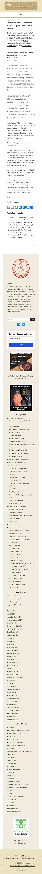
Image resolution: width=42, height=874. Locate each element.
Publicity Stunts (15, 584)
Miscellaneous (12, 522)
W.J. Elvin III (11, 611)
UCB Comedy (11, 806)
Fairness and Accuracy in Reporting (19, 751)
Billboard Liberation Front (16, 733)
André (9, 614)
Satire (11, 587)
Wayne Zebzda (12, 698)
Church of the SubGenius (16, 745)
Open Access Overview (17, 165)
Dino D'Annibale (12, 662)
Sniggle (9, 790)
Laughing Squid (12, 760)
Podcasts (10, 525)
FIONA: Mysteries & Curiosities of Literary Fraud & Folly (19, 43)
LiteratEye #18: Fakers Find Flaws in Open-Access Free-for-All (19, 26)
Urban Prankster (12, 809)
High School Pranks (18, 569)
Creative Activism (15, 537)
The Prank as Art (15, 456)
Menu (22, 15)
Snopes (9, 793)
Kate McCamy (12, 632)
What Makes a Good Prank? (19, 515)
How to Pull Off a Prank (15, 507)
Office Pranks (16, 572)
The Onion (10, 803)
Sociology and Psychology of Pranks (22, 445)
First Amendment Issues (18, 429)
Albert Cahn (11, 665)
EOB (22, 856)
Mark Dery (10, 766)
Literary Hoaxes (14, 548)
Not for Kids (13, 554)
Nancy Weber (11, 692)
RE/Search (10, 778)
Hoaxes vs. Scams (15, 432)
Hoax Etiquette (14, 509)
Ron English (11, 701)
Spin (10, 489)
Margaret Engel (12, 674)
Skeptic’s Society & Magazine (17, 784)
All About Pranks (13, 418)
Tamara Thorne (12, 689)
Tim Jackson (11, 608)
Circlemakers (11, 748)
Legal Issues (13, 435)
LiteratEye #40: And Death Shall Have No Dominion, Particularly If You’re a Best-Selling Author (21, 225)
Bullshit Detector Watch (15, 462)
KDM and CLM (12, 710)
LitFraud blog (27, 46)
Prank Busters (14, 480)
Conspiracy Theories (16, 468)
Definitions (13, 426)
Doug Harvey (11, 650)
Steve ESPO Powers (14, 677)
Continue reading (13, 202)
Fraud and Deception (16, 471)
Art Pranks (13, 534)
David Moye (11, 656)
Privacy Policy (21, 870)
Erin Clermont (12, 686)
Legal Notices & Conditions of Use (22, 866)
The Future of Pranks (16, 450)
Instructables (11, 754)
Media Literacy (14, 439)
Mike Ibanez (11, 695)
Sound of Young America (15, 796)
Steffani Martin (12, 635)
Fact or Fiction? (12, 465)
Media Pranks (14, 551)
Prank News (13, 578)
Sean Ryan (10, 647)
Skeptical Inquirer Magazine (17, 787)
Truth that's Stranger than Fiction (21, 495)
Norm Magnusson (13, 720)
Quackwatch (11, 775)
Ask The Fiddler (12, 599)
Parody (11, 557)
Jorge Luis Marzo (13, 605)
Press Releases (12, 528)
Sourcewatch (11, 799)
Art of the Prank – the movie (17, 459)
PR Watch (10, 772)
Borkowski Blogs (13, 739)
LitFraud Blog (11, 763)
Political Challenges (16, 442)
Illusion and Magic (15, 477)
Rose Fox (10, 659)
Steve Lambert (12, 617)
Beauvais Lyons (12, 671)
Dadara (9, 641)
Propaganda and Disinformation (20, 483)
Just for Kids (13, 545)
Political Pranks (14, 560)
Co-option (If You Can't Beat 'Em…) (21, 421)
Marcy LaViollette (13, 629)
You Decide (13, 503)
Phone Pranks (17, 575)
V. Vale (9, 668)
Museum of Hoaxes (13, 769)
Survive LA (10, 644)
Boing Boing (11, 736)
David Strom (11, 716)
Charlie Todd (11, 707)
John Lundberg (12, 602)
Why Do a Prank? (15, 518)
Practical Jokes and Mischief (19, 563)
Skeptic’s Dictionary (14, 781)
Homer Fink (11, 713)
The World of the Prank (15, 531)
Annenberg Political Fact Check (18, 730)
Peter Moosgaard (13, 620)
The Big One (13, 492)
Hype (11, 474)
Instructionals (14, 512)
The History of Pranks (17, 453)
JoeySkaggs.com (21, 843)
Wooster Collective (14, 812)
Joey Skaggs (28, 289)
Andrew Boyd (11, 653)
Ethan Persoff (12, 623)
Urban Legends (14, 500)
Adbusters (10, 727)
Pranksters (13, 581)
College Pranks (17, 566)
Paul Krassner (12, 704)
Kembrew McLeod (13, 626)
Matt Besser (11, 680)
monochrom (11, 638)
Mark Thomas (12, 596)
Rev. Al (9, 683)
